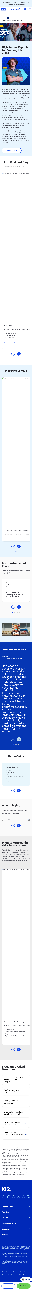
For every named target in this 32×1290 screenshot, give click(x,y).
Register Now (12, 150)
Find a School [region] (14, 9)
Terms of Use (5, 1272)
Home (3, 18)
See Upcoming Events (11, 343)
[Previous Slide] (13, 354)
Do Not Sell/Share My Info (8, 1274)
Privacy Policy (13, 1272)
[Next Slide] (19, 354)
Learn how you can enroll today (15, 4)
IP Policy (25, 1274)
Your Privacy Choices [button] (23, 1272)
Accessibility (19, 1274)
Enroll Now (24, 1286)
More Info (8, 1286)
